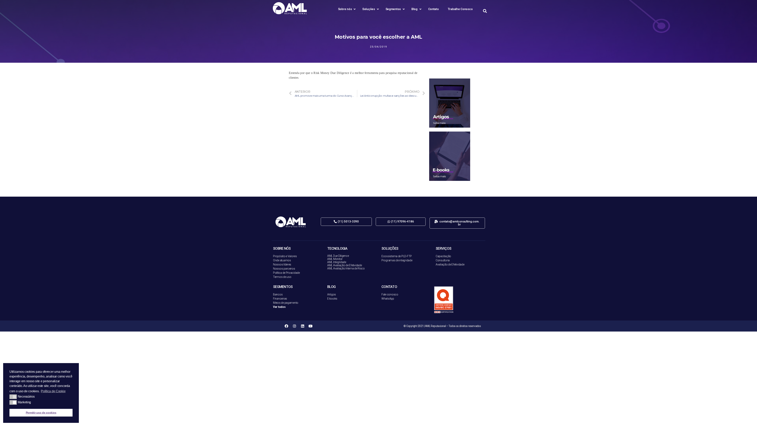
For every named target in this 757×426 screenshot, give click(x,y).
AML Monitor (335, 259)
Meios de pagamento (285, 302)
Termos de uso (282, 276)
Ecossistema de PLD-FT (395, 256)
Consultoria (443, 260)
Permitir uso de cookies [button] (41, 412)
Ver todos (279, 306)
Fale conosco (389, 294)
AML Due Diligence (338, 255)
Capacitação (443, 256)
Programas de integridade (396, 260)
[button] (346, 222)
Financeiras (280, 298)
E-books (332, 298)
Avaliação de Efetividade (450, 264)
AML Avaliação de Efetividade (344, 265)
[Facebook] (286, 326)
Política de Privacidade (286, 272)
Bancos (277, 294)
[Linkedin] (302, 326)
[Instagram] (294, 326)
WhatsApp (387, 298)
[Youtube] (310, 326)
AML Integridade (336, 262)
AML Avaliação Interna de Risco (346, 268)
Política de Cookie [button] (53, 391)
